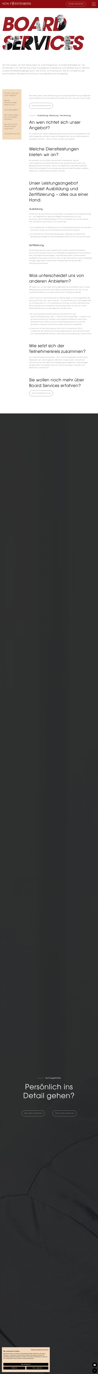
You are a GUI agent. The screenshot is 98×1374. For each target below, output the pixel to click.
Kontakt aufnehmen (76, 4)
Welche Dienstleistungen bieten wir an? (10, 103)
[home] (16, 3)
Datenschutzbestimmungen (39, 1349)
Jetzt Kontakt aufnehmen (64, 1113)
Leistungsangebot (11, 110)
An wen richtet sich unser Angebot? (11, 94)
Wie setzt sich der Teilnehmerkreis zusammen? (10, 127)
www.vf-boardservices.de (41, 105)
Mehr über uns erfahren (33, 1113)
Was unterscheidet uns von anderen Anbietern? (11, 117)
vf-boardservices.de (11, 134)
